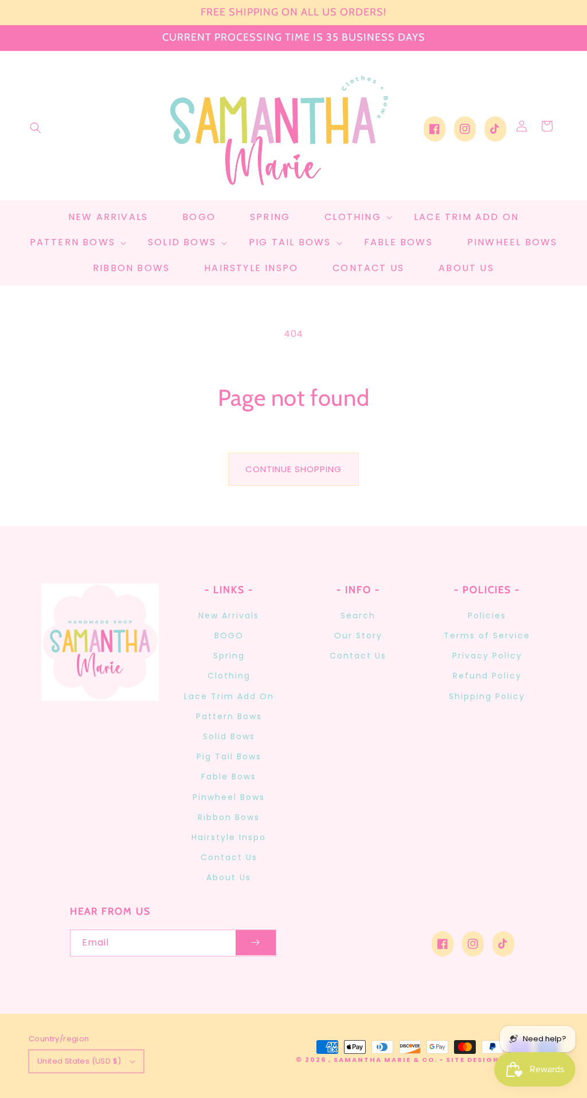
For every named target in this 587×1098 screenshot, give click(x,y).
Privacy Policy (487, 655)
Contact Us (229, 857)
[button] (35, 127)
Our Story (358, 635)
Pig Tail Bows (229, 756)
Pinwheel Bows (229, 797)
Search (358, 615)
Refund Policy (487, 675)
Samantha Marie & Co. (385, 1059)
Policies (487, 615)
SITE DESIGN (472, 1059)
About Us (228, 877)
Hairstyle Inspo (228, 837)
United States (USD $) (79, 1061)
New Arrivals (228, 615)
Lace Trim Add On (229, 696)
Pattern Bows (229, 716)
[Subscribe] (256, 943)
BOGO (229, 635)
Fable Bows (228, 776)
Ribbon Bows (229, 817)
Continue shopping (293, 469)
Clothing (229, 675)
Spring (229, 655)
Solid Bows (229, 736)
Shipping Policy (487, 696)
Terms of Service (487, 635)
